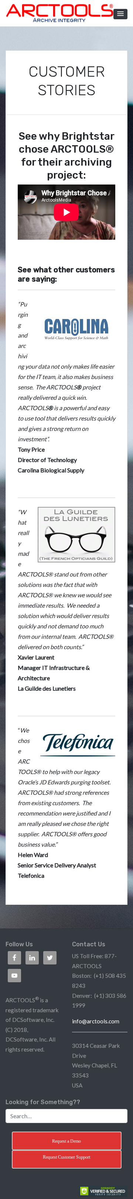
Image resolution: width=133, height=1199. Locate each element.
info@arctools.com (95, 1021)
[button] (120, 14)
